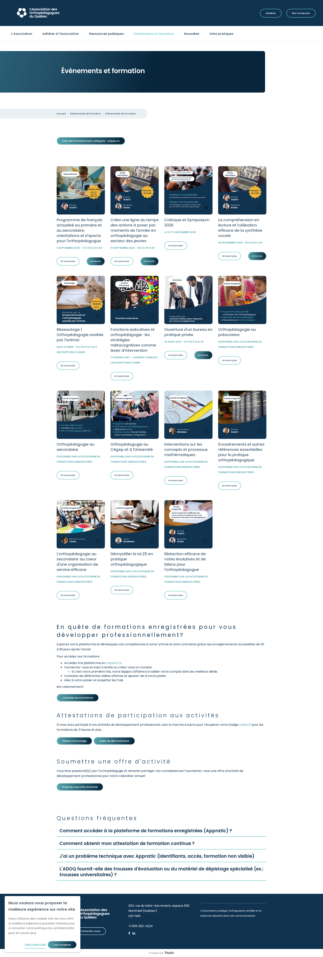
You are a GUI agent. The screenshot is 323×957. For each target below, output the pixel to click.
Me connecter (301, 13)
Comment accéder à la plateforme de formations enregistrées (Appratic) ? (145, 831)
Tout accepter (62, 945)
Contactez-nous (89, 931)
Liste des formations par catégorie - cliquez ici (90, 141)
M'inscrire (96, 261)
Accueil (61, 113)
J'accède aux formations (77, 698)
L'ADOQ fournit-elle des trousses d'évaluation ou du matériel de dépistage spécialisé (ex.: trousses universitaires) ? (161, 872)
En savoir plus (68, 261)
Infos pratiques (221, 34)
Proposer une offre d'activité (80, 787)
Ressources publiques (106, 34)
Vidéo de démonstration (114, 741)
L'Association (21, 34)
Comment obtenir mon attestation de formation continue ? (127, 843)
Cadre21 (245, 725)
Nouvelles (191, 34)
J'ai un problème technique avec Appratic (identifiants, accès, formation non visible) (156, 856)
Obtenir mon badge (74, 741)
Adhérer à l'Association (60, 34)
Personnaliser (35, 945)
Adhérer (271, 13)
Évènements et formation (154, 34)
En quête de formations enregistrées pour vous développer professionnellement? (147, 631)
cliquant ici (113, 663)
